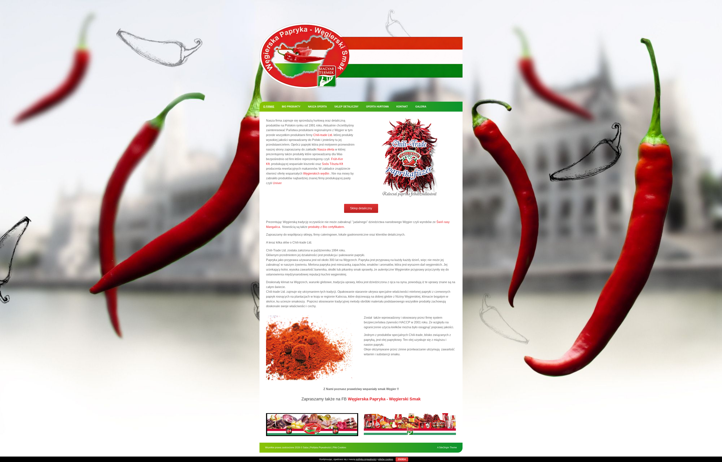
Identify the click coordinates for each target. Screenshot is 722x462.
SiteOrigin (444, 447)
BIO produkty (291, 106)
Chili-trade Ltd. (323, 135)
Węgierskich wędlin (316, 173)
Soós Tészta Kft (332, 164)
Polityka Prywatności (320, 447)
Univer (277, 183)
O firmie (268, 106)
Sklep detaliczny (346, 106)
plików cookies (385, 459)
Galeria (420, 106)
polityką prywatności (366, 459)
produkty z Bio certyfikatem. (326, 226)
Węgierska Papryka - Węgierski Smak (384, 399)
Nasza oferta (317, 106)
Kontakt (402, 106)
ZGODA (402, 459)
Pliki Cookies (339, 447)
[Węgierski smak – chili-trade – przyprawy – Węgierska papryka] (361, 56)
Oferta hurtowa (377, 106)
